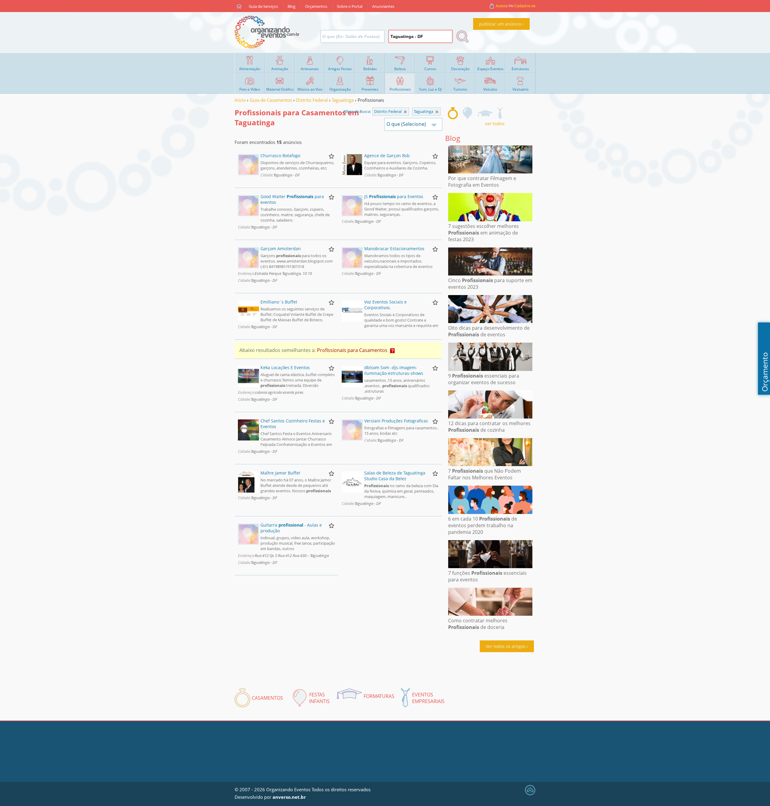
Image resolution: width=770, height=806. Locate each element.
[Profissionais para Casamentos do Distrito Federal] (437, 112)
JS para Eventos (393, 196)
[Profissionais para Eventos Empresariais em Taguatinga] (499, 113)
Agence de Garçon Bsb (387, 155)
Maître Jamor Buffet (280, 473)
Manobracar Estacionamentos (394, 248)
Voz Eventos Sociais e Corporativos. (385, 304)
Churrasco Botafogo (280, 155)
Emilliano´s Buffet (278, 302)
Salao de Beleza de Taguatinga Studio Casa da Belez (394, 475)
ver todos (494, 123)
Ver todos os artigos (505, 646)
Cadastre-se (524, 5)
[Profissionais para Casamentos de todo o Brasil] (405, 112)
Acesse (502, 5)
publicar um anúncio (500, 24)
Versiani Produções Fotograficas (396, 421)
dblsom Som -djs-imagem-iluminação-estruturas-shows (393, 370)
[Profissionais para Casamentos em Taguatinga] (452, 113)
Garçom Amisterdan (280, 248)
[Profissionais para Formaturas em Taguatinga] (485, 113)
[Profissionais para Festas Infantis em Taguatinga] (467, 113)
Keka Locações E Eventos (285, 367)
